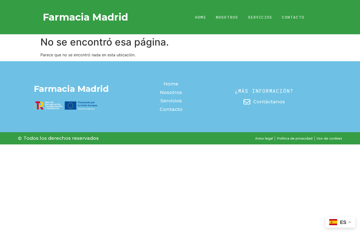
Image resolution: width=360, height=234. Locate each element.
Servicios (260, 17)
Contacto (293, 17)
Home (200, 17)
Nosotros (227, 17)
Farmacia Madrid (85, 17)
